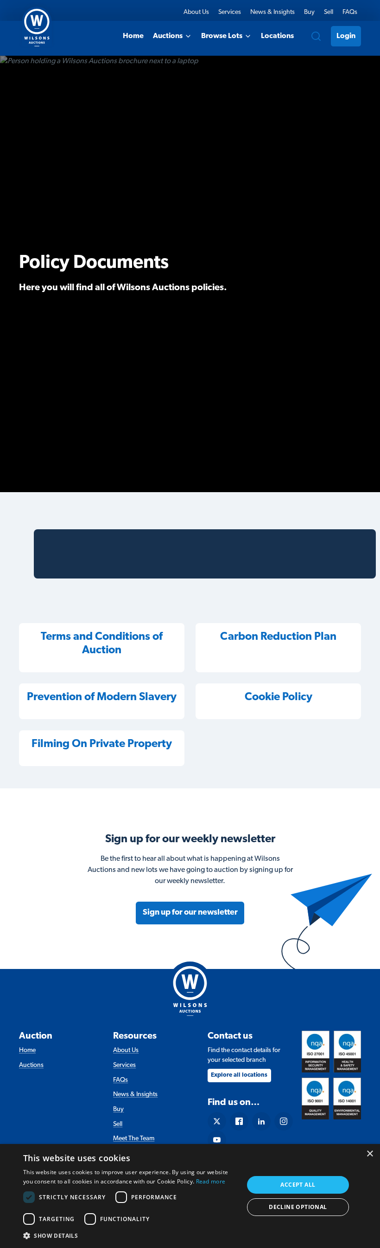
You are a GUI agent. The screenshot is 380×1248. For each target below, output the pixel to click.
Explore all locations (239, 1075)
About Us (196, 12)
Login (345, 36)
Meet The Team (133, 1138)
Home (133, 36)
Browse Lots (221, 36)
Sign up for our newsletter (190, 912)
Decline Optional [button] (298, 1207)
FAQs (349, 12)
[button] (130, 1235)
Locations (277, 36)
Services (229, 12)
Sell (328, 12)
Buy (309, 12)
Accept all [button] (297, 1185)
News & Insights (272, 12)
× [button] (369, 1153)
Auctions (168, 36)
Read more (211, 1181)
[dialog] (190, 1196)
